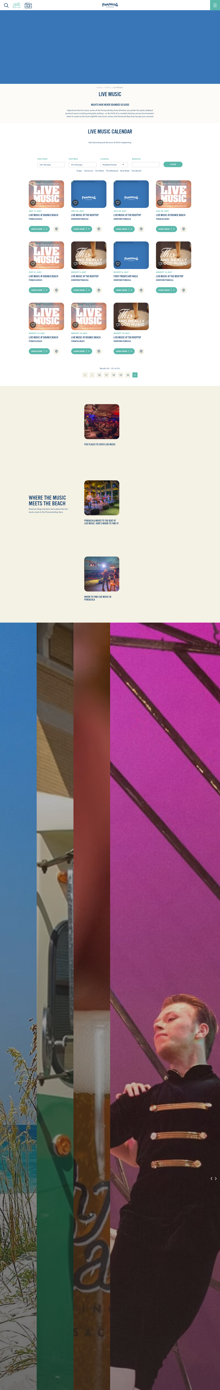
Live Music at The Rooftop (85, 215)
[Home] (110, 5)
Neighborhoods (110, 164)
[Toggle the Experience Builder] (16, 5)
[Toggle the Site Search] (6, 5)
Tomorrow (88, 170)
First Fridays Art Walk (126, 276)
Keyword (136, 159)
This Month (136, 170)
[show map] (56, 229)
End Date (73, 159)
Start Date (42, 159)
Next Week (124, 170)
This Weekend (112, 170)
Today (79, 170)
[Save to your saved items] (33, 202)
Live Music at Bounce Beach (43, 215)
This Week (99, 170)
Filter (173, 164)
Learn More (36, 229)
